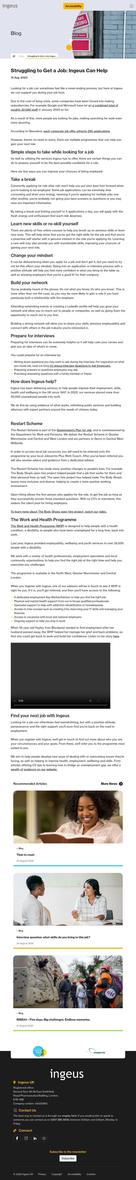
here (116, 636)
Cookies (91, 1174)
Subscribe (68, 1158)
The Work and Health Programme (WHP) (37, 526)
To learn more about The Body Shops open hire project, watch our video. (59, 511)
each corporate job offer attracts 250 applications (76, 131)
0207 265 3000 (60, 1119)
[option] (68, 1059)
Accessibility (74, 1174)
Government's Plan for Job (74, 430)
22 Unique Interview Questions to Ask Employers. (80, 365)
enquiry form (69, 1115)
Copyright (57, 1174)
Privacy (42, 1174)
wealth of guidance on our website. (34, 769)
